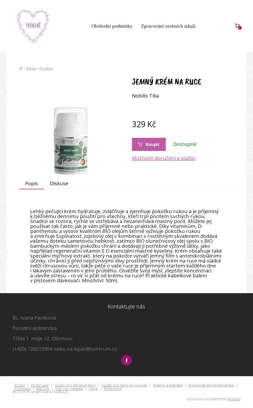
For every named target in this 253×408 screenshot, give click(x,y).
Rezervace (40, 385)
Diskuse (59, 183)
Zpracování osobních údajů (168, 26)
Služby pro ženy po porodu (124, 385)
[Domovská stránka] (20, 68)
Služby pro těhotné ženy (75, 385)
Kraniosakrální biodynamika (211, 385)
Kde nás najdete (69, 388)
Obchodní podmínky (111, 26)
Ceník (93, 388)
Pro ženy (46, 68)
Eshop (31, 68)
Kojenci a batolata (168, 385)
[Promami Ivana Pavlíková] (33, 26)
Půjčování (22, 388)
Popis (31, 183)
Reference (113, 388)
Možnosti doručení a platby (164, 158)
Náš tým (43, 388)
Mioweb (233, 398)
